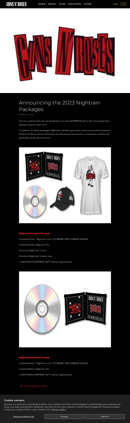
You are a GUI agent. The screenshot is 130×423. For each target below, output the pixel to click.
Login (116, 4)
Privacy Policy (58, 409)
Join (124, 4)
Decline (105, 416)
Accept (64, 416)
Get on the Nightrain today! (33, 386)
